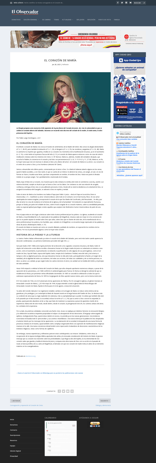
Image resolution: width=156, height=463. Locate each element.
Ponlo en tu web (65, 454)
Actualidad (66, 20)
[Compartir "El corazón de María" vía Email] (68, 391)
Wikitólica (120, 175)
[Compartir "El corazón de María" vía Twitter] (63, 391)
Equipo (12, 446)
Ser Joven (80, 20)
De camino (46, 20)
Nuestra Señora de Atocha (61, 435)
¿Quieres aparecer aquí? (134, 175)
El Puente (121, 159)
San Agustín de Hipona (56, 427)
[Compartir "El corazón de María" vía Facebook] (59, 391)
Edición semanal (30, 20)
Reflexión (91, 20)
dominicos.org (30, 356)
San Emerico (56, 446)
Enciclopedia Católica (126, 151)
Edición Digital (15, 451)
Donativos (16, 20)
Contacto (13, 430)
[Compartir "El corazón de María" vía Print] (72, 391)
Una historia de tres (125, 167)
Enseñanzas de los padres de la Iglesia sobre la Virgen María (127, 154)
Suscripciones (15, 435)
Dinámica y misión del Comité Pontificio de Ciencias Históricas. (128, 162)
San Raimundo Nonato (60, 438)
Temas (56, 20)
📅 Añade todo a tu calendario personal (60, 431)
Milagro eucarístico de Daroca (63, 442)
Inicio (12, 419)
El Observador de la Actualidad (129, 137)
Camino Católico (124, 143)
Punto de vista (104, 20)
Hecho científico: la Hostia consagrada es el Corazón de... (43, 3)
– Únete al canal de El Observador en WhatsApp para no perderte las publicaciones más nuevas (49, 373)
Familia (117, 20)
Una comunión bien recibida (126, 139)
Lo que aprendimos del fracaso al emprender (128, 170)
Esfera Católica (125, 134)
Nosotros (13, 440)
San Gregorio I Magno (60, 450)
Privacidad (14, 456)
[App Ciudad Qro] (129, 89)
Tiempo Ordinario (54, 425)
